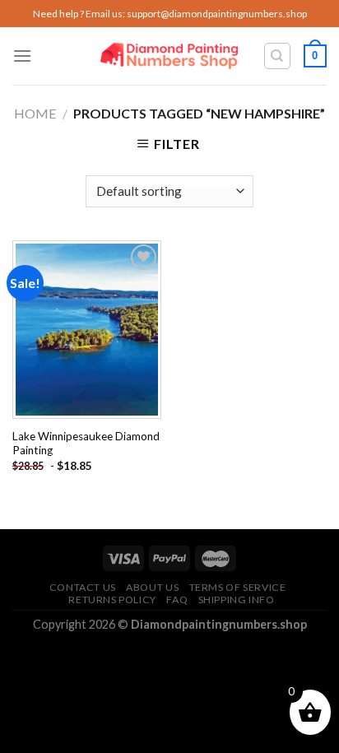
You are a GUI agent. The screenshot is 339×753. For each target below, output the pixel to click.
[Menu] (22, 55)
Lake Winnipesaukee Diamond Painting (86, 444)
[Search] (277, 56)
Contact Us (82, 587)
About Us (152, 587)
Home (35, 113)
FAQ (177, 599)
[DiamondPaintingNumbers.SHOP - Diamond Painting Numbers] (169, 56)
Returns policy (112, 599)
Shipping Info (236, 599)
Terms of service (237, 587)
